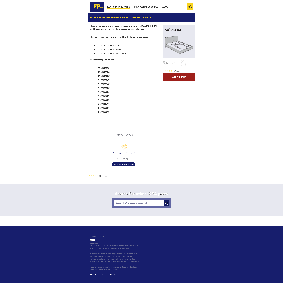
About (165, 7)
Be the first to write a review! (124, 164)
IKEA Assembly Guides (146, 7)
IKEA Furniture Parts (118, 7)
